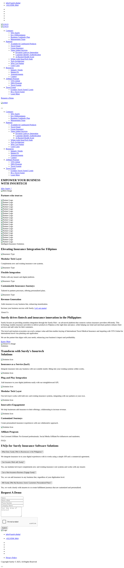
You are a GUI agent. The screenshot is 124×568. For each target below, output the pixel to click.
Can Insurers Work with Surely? (13, 462)
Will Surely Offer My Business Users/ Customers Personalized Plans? (26, 483)
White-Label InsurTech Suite (22, 59)
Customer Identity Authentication (28, 55)
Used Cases (15, 66)
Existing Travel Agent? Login (22, 90)
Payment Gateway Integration (27, 52)
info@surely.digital (13, 3)
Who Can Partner (17, 63)
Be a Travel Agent (18, 92)
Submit (4, 528)
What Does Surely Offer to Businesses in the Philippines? (22, 452)
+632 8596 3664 (12, 5)
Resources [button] (10, 68)
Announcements (17, 74)
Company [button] (9, 31)
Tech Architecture (17, 61)
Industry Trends (17, 70)
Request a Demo (7, 98)
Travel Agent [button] (11, 87)
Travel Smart (15, 46)
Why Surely (15, 33)
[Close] (2, 108)
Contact (14, 76)
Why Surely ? (6, 189)
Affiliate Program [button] (12, 79)
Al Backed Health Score (25, 57)
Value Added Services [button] (19, 50)
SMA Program (16, 83)
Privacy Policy (11, 558)
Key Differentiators (18, 35)
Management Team (18, 39)
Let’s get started (40, 308)
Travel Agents (16, 85)
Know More (5, 342)
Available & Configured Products (23, 44)
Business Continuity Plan (20, 37)
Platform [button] (9, 42)
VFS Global (15, 81)
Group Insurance (17, 48)
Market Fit (15, 72)
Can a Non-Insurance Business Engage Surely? (18, 472)
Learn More (15, 94)
